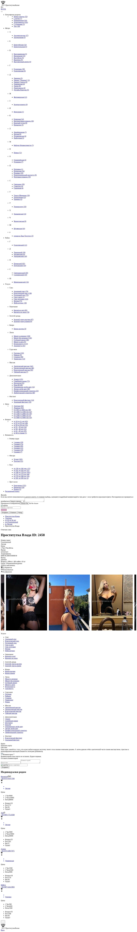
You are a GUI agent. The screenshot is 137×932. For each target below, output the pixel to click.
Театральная (20, 197)
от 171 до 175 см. (21, 474)
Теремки (18, 199)
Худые (18, 459)
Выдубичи (19, 58)
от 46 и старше (20, 433)
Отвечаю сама (6, 530)
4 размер (18, 448)
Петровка (18, 169)
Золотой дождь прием (23, 321)
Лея (2, 813)
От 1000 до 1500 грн (23, 412)
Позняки (18, 173)
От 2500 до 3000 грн (22, 416)
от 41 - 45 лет (20, 431)
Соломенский (20, 275)
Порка (7, 702)
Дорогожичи (19, 88)
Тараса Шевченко (22, 195)
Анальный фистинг (22, 402)
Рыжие (17, 489)
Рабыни (18, 355)
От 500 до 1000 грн (22, 410)
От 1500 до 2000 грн (23, 414)
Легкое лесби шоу (22, 389)
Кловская (19, 119)
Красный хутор (20, 123)
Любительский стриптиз (24, 393)
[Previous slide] (4, 602)
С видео (18, 18)
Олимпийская (20, 160)
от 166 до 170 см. (22, 472)
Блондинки (20, 485)
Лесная (17, 134)
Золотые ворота (21, 104)
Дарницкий (19, 252)
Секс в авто (19, 297)
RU (2, 9)
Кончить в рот (20, 310)
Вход (2, 930)
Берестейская (20, 45)
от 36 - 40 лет (20, 429)
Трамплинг (19, 359)
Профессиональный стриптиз (26, 391)
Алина (3, 849)
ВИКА (3, 885)
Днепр (17, 86)
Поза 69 (18, 385)
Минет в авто (20, 342)
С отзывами (19, 24)
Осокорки (18, 162)
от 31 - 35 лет (20, 427)
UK (4, 9)
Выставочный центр (22, 62)
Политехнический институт (25, 175)
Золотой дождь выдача (23, 319)
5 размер (18, 450)
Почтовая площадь (22, 177)
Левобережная (20, 132)
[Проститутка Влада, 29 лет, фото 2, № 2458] (111, 603)
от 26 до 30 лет (21, 425)
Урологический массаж (24, 368)
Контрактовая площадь (24, 121)
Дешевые (19, 408)
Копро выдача (20, 329)
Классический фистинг (24, 400)
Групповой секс (21, 295)
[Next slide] (132, 602)
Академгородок (21, 35)
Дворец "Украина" (22, 80)
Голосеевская (20, 71)
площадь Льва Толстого (23, 236)
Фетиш (18, 301)
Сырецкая (18, 188)
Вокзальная (19, 56)
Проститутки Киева (12, 516)
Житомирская (20, 97)
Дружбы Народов (21, 90)
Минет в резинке (22, 336)
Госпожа (19, 353)
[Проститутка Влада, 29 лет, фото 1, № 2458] (68, 603)
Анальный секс (21, 291)
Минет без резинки (23, 338)
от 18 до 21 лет (21, 421)
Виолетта (4, 777)
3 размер (18, 446)
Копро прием (10, 673)
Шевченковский (21, 282)
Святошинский (21, 273)
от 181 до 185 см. (21, 478)
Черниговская (20, 221)
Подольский (20, 265)
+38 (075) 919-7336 (8, 778)
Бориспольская (20, 47)
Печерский (19, 264)
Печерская (19, 171)
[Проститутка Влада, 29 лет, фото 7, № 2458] (25, 603)
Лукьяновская (20, 136)
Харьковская (20, 214)
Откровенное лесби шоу (24, 387)
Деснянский (19, 254)
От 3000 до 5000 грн (23, 417)
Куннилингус (21, 344)
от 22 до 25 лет (21, 423)
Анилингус (19, 346)
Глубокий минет (21, 340)
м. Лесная (8, 524)
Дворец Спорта (20, 82)
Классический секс (23, 293)
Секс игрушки (21, 299)
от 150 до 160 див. (22, 468)
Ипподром (19, 112)
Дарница (18, 78)
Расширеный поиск (12, 491)
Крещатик (18, 125)
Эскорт (18, 379)
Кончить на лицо (21, 312)
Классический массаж (23, 370)
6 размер (18, 452)
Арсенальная (19, 37)
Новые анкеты (21, 17)
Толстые (18, 461)
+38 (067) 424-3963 (8, 887)
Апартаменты (21, 22)
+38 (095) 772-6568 (8, 815)
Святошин (19, 184)
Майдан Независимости (24, 145)
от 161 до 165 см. (21, 470)
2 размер (18, 444)
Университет (20, 207)
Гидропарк (19, 69)
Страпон (18, 357)
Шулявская (19, 229)
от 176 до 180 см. (21, 476)
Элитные (19, 406)
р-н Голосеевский (11, 522)
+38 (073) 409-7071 (8, 851)
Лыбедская (19, 138)
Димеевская (19, 84)
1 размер (18, 442)
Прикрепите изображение (10, 503)
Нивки (18, 153)
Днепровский (20, 256)
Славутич (18, 186)
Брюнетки (19, 487)
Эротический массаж (23, 366)
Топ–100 (17, 26)
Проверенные (20, 20)
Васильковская (20, 54)
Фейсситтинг (20, 303)
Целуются (19, 383)
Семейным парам (22, 381)
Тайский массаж (21, 372)
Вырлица (18, 60)
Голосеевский (20, 245)
